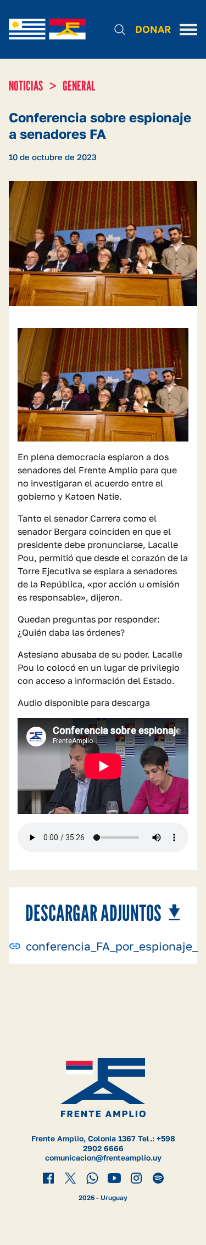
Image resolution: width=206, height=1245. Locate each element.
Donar (153, 29)
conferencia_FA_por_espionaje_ (112, 946)
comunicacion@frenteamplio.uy (103, 1157)
